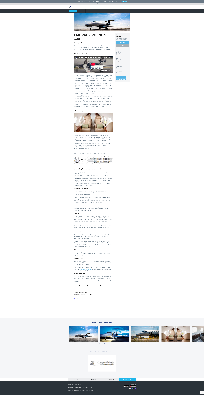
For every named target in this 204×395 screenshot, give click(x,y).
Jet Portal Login (102, 3)
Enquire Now (128, 379)
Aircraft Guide (90, 387)
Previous (100, 344)
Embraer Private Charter (121, 79)
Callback (111, 379)
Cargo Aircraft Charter (85, 387)
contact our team (86, 269)
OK (123, 1)
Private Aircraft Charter (71, 387)
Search (96, 3)
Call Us (77, 379)
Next (104, 344)
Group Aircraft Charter (78, 387)
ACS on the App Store (126, 386)
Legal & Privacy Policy (79, 385)
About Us (73, 384)
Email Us (94, 379)
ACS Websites (119, 3)
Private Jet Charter (126, 3)
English (132, 3)
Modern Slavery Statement (71, 385)
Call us (122, 45)
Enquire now (122, 42)
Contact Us (114, 3)
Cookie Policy (84, 385)
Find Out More (117, 1)
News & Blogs (108, 3)
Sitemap (76, 384)
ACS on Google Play (133, 386)
